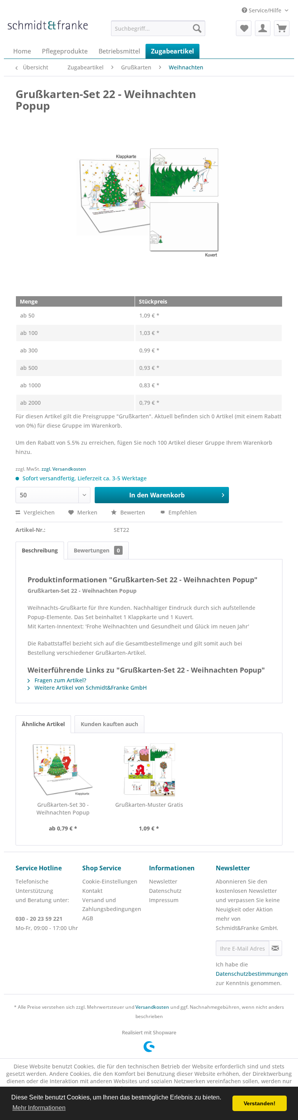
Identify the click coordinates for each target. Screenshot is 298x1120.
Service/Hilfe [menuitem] (265, 10)
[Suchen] (197, 28)
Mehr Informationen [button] (39, 1107)
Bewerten (133, 512)
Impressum (163, 900)
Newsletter (163, 881)
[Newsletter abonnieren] (275, 948)
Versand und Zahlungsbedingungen (111, 904)
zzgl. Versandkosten (64, 469)
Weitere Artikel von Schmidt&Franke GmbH (90, 687)
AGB (87, 918)
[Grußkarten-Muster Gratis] (149, 770)
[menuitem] (158, 28)
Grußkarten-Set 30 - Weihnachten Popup (63, 808)
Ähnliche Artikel (43, 724)
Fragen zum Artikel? (59, 680)
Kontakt (92, 890)
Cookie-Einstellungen (109, 881)
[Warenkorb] (281, 28)
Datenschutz (165, 890)
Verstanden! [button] (259, 1103)
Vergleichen (38, 512)
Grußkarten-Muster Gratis (149, 804)
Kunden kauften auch (109, 724)
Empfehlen (182, 512)
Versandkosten (152, 1007)
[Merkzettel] (243, 28)
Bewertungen (97, 550)
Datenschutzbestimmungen (252, 973)
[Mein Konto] (262, 28)
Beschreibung (40, 550)
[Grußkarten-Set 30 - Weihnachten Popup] (63, 770)
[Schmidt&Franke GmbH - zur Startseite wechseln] (48, 30)
